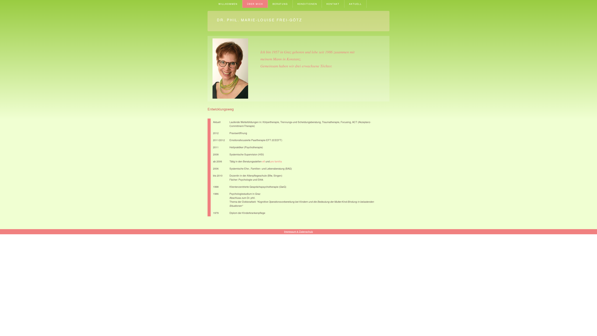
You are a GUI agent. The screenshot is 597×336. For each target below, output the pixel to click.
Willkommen (228, 3)
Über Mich (255, 3)
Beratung (280, 3)
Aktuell (355, 3)
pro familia (276, 161)
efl (264, 161)
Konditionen (307, 3)
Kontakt (333, 3)
